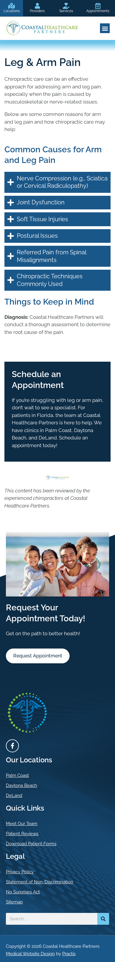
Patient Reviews (22, 833)
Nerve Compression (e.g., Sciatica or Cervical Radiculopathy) (62, 182)
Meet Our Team (21, 823)
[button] (105, 28)
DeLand (14, 795)
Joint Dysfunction (41, 202)
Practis (68, 953)
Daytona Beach (21, 785)
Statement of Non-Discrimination (39, 882)
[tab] (57, 182)
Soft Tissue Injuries (42, 219)
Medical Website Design (30, 953)
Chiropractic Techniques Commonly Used (50, 280)
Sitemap (14, 902)
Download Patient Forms (31, 843)
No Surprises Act (23, 892)
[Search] (103, 919)
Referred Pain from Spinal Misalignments (51, 256)
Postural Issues (37, 235)
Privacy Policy (20, 871)
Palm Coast (17, 775)
